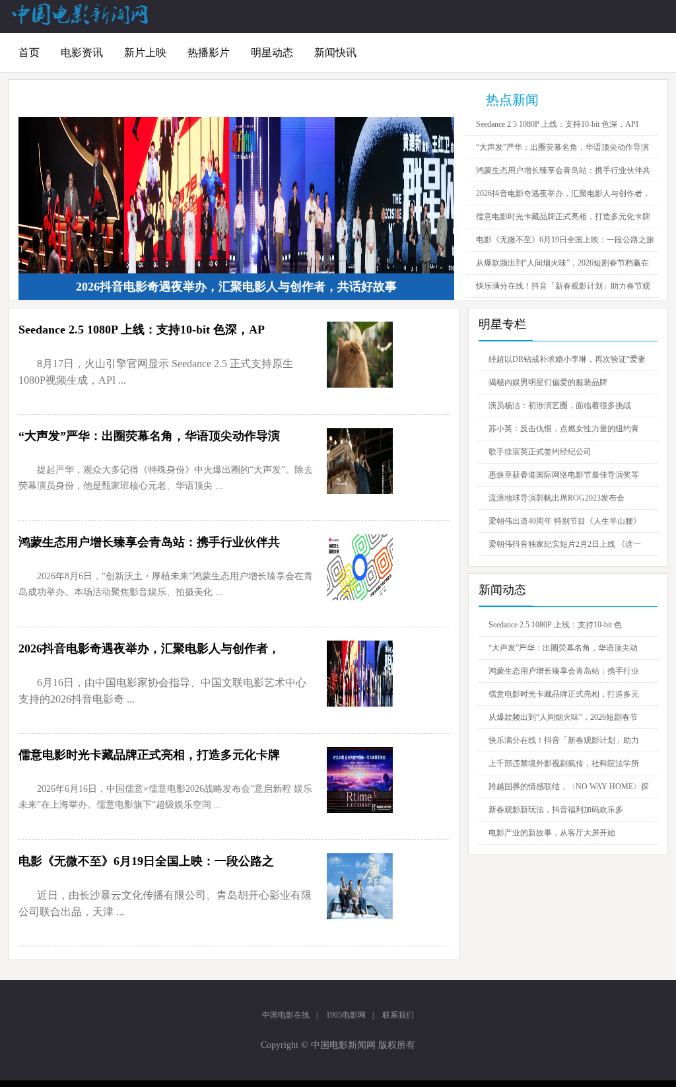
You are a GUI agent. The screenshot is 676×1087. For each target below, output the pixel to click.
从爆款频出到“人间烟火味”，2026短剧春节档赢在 (562, 262)
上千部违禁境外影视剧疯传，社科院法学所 (564, 763)
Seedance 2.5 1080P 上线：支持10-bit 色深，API (557, 124)
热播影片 (208, 52)
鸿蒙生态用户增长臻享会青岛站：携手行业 (564, 671)
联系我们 (398, 1015)
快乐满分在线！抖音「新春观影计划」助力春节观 (563, 286)
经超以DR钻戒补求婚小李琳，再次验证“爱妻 (567, 359)
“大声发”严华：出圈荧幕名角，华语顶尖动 (563, 647)
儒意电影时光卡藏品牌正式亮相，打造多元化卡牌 (563, 216)
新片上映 (145, 52)
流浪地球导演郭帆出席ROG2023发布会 (557, 498)
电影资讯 (82, 52)
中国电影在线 (286, 1015)
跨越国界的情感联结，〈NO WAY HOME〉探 (569, 786)
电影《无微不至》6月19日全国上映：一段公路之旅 (565, 239)
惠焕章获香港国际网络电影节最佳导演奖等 (564, 474)
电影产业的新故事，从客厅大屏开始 (552, 832)
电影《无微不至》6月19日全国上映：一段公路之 (146, 861)
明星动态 (272, 52)
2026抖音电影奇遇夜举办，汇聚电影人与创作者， (563, 193)
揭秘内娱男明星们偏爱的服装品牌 (548, 382)
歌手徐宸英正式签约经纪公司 (540, 451)
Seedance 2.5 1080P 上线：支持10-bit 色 (555, 624)
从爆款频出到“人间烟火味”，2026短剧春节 (563, 717)
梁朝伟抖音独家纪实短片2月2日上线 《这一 (565, 544)
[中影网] (80, 22)
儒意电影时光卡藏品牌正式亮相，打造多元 (564, 694)
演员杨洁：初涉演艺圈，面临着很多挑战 (560, 405)
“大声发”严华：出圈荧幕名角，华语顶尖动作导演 (562, 147)
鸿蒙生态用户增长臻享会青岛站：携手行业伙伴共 (563, 170)
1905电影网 (346, 1015)
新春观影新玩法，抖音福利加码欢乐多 (556, 809)
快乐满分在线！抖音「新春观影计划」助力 (564, 740)
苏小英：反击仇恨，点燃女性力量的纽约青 (564, 428)
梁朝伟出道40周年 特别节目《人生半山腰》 (565, 521)
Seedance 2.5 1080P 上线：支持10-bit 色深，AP (141, 329)
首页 (29, 52)
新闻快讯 (335, 52)
